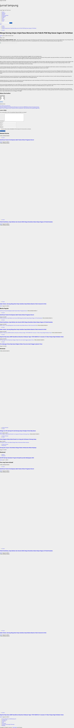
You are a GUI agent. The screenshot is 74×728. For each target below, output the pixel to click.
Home (3, 12)
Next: (19, 108)
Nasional (3, 13)
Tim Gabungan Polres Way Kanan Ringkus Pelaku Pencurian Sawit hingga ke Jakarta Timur (17, 339)
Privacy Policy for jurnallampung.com (9, 718)
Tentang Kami (4, 720)
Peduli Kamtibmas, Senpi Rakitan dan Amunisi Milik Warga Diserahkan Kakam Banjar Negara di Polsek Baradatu (26, 221)
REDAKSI (3, 725)
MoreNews (15, 727)
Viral (3, 21)
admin (1, 35)
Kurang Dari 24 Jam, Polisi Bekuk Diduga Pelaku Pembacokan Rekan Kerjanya (14, 442)
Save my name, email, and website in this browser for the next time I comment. (16, 129)
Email (1, 124)
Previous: (19, 107)
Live (0, 24)
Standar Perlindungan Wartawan (8, 724)
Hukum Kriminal (5, 15)
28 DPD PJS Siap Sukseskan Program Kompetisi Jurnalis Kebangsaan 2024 (17, 457)
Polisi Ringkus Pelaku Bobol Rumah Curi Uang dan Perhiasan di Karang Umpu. (14, 434)
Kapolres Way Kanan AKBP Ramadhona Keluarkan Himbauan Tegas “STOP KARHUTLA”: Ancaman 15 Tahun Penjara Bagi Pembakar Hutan (26, 332)
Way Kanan (4, 445)
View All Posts (7, 105)
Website (1, 127)
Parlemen (4, 16)
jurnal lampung (9, 5)
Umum (3, 19)
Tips (3, 18)
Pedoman (4, 721)
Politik (3, 17)
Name (1, 122)
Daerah (3, 14)
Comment (2, 121)
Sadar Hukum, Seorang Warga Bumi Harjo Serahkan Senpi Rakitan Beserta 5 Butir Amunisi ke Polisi (23, 303)
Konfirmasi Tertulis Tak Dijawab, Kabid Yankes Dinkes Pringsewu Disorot (17, 139)
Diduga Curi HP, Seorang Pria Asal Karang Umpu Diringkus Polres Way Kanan (18, 430)
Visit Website (2, 105)
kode (3, 722)
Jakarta (3, 454)
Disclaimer (4, 723)
